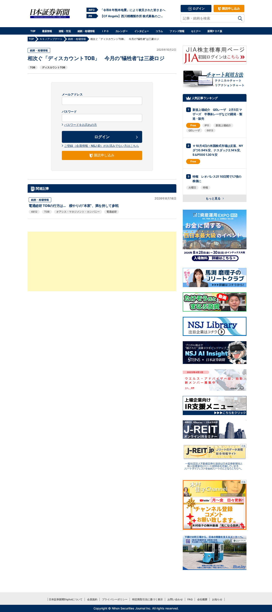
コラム (159, 31)
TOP (32, 31)
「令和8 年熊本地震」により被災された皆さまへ (132, 10)
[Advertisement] (102, 261)
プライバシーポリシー (115, 599)
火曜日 (192, 187)
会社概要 (202, 599)
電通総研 (111, 211)
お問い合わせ (175, 599)
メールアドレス (72, 94)
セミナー (196, 31)
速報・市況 (65, 31)
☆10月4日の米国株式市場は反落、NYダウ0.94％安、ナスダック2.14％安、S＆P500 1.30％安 (218, 150)
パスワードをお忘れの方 (80, 124)
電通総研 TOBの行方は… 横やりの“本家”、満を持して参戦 (73, 206)
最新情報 (47, 31)
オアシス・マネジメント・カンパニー (78, 211)
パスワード (69, 111)
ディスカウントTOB (53, 67)
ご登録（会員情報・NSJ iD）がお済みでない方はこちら (101, 145)
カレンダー (121, 31)
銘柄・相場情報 (86, 31)
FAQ (190, 599)
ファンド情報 (177, 31)
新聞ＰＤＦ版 (214, 31)
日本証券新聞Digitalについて (65, 599)
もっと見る (213, 198)
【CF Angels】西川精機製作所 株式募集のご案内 (132, 16)
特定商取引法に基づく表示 (147, 599)
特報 (205, 187)
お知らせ (217, 599)
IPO (207, 125)
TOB (32, 67)
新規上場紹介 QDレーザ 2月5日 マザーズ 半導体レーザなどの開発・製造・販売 (217, 114)
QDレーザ (194, 130)
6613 (210, 130)
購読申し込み (230, 8)
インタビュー (141, 31)
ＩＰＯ (105, 31)
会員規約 (92, 599)
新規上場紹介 (223, 125)
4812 (34, 211)
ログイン (198, 8)
